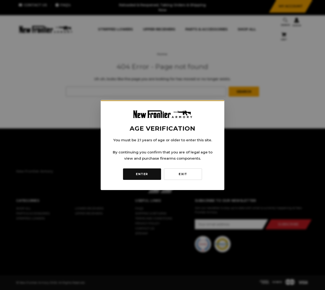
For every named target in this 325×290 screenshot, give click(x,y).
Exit (183, 174)
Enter (142, 174)
